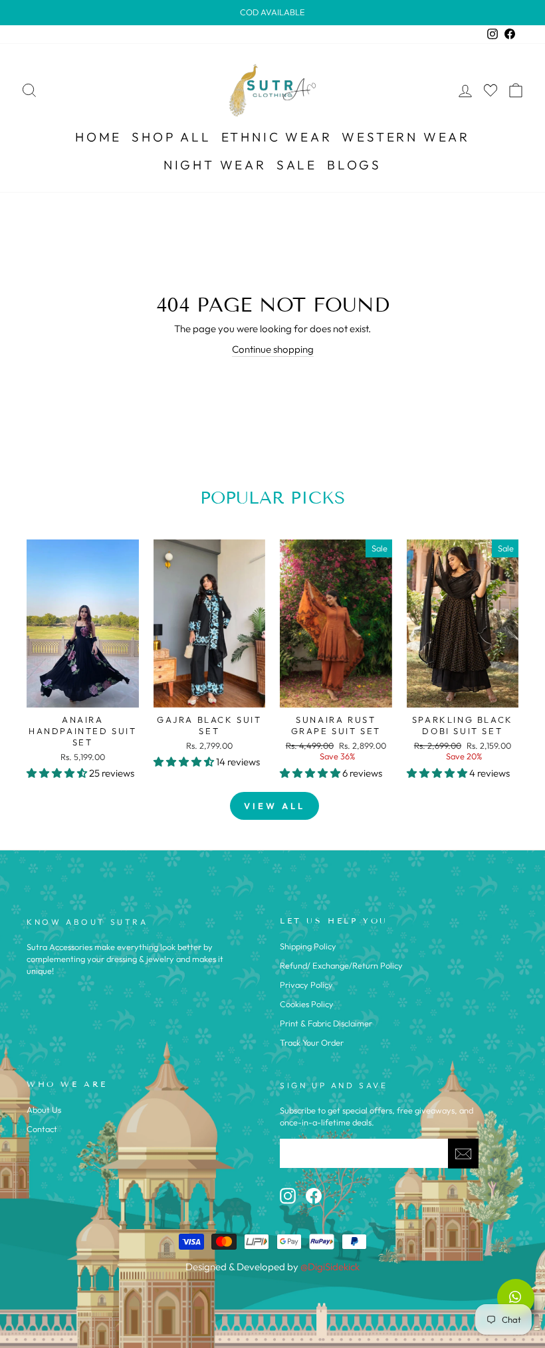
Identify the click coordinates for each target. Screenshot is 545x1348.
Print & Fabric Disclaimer (326, 1023)
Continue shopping (273, 349)
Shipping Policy (308, 946)
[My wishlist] (490, 90)
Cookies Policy (307, 1004)
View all (274, 806)
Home (98, 137)
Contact (42, 1128)
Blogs (354, 165)
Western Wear (406, 137)
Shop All (171, 137)
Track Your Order (312, 1042)
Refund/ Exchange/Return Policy (341, 965)
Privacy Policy (306, 984)
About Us (44, 1109)
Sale (296, 165)
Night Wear (215, 165)
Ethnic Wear (276, 137)
